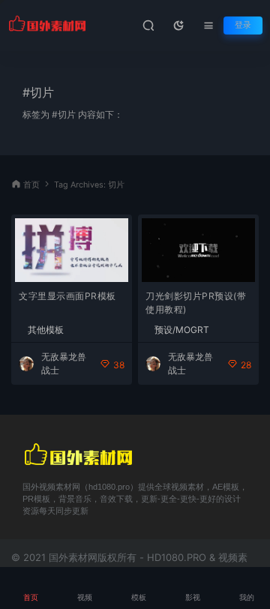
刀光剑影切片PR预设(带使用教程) (196, 302)
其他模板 (46, 330)
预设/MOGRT (181, 330)
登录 (243, 25)
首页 (31, 185)
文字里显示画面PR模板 (67, 296)
